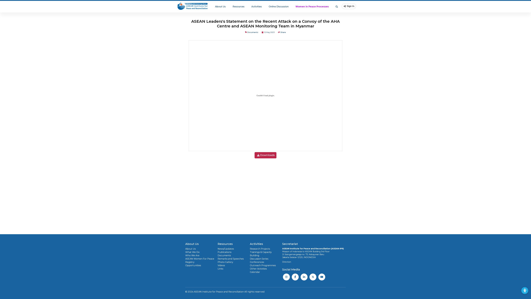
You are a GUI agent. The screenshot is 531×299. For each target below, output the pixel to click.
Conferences (257, 262)
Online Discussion (279, 6)
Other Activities (258, 268)
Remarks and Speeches (231, 258)
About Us (220, 6)
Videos (221, 265)
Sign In (350, 6)
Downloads (267, 155)
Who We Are (192, 255)
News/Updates (226, 249)
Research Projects (260, 249)
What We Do (192, 252)
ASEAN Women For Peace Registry (199, 260)
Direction (286, 262)
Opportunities (193, 265)
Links (220, 268)
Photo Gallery (225, 262)
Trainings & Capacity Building (261, 254)
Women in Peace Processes (312, 6)
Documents (252, 32)
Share (283, 32)
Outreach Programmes (263, 265)
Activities (256, 6)
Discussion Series (259, 258)
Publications (224, 252)
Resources (238, 6)
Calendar (255, 272)
